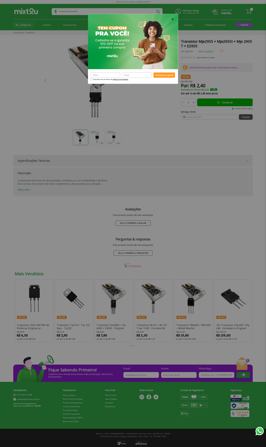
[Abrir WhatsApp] (259, 431)
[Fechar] (173, 19)
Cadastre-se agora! (164, 75)
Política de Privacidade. (120, 79)
